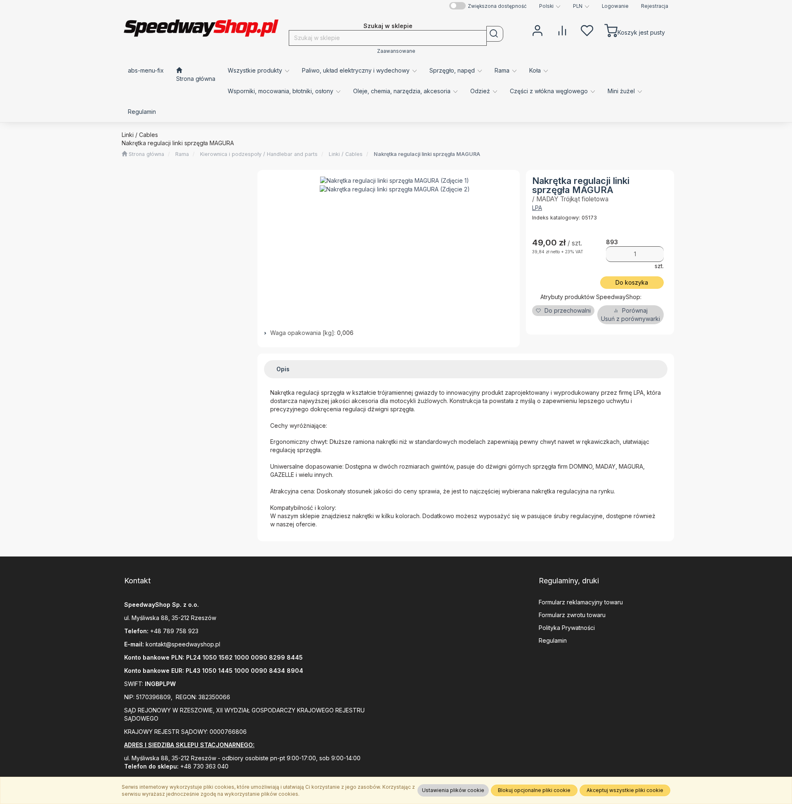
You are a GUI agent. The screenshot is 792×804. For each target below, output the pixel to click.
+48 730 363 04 (202, 766)
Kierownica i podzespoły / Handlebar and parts (259, 154)
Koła (535, 70)
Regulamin (553, 640)
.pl (217, 644)
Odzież (481, 90)
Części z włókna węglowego (549, 90)
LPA (537, 207)
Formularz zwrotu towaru (572, 614)
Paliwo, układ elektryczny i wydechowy (356, 70)
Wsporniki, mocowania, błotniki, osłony (281, 90)
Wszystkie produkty (256, 70)
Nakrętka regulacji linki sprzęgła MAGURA (427, 154)
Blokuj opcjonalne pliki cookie (534, 790)
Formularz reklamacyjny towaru (581, 602)
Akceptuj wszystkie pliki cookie (625, 790)
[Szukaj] (494, 34)
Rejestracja (654, 6)
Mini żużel (622, 90)
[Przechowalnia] (587, 29)
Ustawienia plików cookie (453, 790)
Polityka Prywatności (567, 627)
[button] (550, 6)
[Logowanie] (537, 29)
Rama (503, 70)
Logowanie (615, 6)
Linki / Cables (346, 154)
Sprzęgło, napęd (452, 70)
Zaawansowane (396, 51)
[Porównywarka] (562, 29)
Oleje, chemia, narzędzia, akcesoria (402, 90)
